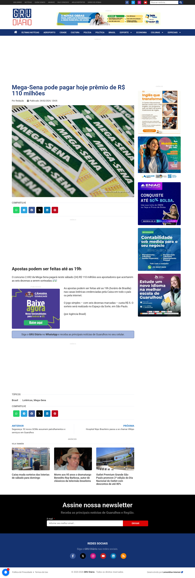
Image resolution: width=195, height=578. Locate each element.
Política (100, 32)
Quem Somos (40, 2)
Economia (141, 32)
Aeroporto (49, 32)
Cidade (63, 32)
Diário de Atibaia (94, 2)
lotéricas (27, 400)
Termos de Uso (41, 572)
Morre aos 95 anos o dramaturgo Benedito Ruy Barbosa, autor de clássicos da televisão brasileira (72, 477)
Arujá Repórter (78, 2)
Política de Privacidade (22, 572)
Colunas (155, 32)
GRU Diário (17, 2)
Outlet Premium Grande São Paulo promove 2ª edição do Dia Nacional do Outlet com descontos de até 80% (114, 479)
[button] (16, 210)
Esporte (124, 32)
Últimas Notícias (30, 32)
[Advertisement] (97, 61)
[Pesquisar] (180, 2)
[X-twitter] (133, 2)
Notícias (28, 2)
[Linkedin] (113, 556)
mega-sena (40, 400)
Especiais (173, 32)
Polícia (87, 32)
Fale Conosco (63, 2)
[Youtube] (145, 2)
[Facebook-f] (127, 2)
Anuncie (51, 2)
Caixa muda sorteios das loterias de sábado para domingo (30, 476)
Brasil (112, 32)
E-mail (50, 519)
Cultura (75, 32)
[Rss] (123, 556)
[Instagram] (139, 2)
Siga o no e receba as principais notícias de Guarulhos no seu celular (72, 334)
